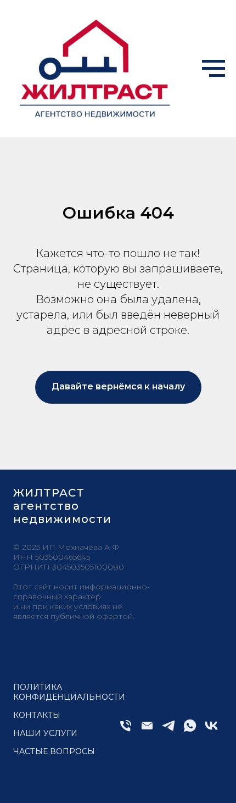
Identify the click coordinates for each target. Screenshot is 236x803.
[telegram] (168, 730)
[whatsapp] (190, 730)
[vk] (211, 730)
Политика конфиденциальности (69, 692)
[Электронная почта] (147, 730)
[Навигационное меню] (213, 68)
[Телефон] (125, 730)
